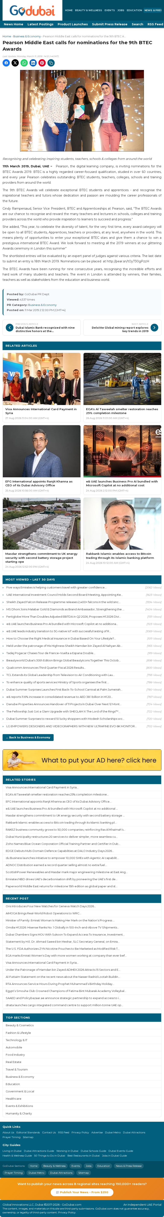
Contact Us (49, 1132)
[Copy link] (51, 63)
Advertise (97, 1132)
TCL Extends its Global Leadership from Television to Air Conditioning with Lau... (60, 675)
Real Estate (13, 1062)
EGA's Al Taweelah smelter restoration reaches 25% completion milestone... (57, 794)
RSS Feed (63, 1132)
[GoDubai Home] (32, 10)
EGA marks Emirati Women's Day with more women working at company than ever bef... (66, 955)
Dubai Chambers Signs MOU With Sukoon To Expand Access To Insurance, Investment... (65, 934)
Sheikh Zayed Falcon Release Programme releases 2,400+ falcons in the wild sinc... (63, 602)
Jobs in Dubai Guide (114, 1155)
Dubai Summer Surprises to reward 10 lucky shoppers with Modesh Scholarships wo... (65, 718)
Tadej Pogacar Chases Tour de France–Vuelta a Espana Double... (50, 653)
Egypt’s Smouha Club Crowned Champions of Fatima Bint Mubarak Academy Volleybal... (66, 991)
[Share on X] (15, 63)
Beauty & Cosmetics (20, 1025)
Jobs (120, 10)
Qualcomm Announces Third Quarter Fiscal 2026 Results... (46, 667)
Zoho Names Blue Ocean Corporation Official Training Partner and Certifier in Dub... (63, 843)
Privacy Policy (80, 1132)
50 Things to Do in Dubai (49, 1155)
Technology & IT (16, 1040)
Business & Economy (27, 36)
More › (153, 779)
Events (110, 10)
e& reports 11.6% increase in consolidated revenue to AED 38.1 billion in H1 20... (59, 696)
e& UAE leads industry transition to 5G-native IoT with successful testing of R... (58, 631)
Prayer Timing (11, 1137)
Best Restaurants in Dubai (83, 1155)
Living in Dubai (12, 1150)
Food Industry (15, 1054)
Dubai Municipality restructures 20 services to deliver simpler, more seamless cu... (62, 836)
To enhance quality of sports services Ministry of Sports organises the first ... (57, 682)
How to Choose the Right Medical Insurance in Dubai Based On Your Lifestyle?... (61, 638)
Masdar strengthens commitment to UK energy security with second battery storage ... (65, 815)
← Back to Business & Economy (28, 737)
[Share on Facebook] (6, 63)
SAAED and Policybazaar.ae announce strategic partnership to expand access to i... (63, 998)
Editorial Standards (28, 1132)
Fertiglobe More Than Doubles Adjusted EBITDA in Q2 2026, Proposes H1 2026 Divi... (63, 616)
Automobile (14, 1047)
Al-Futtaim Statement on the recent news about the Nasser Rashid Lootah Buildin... (63, 976)
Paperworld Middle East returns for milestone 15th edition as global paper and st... (61, 886)
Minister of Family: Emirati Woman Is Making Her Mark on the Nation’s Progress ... (60, 920)
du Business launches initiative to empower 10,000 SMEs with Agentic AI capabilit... (62, 858)
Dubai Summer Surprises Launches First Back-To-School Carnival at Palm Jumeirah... (64, 689)
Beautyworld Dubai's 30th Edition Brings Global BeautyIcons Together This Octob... (63, 660)
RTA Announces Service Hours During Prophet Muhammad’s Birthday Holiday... (60, 984)
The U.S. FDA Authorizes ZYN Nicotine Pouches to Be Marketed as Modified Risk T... (63, 948)
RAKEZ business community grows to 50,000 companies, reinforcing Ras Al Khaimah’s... (65, 829)
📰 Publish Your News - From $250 (82, 1192)
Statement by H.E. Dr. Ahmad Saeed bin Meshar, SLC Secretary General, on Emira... (63, 941)
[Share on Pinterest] (42, 63)
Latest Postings (40, 24)
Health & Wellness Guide (17, 1155)
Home (69, 10)
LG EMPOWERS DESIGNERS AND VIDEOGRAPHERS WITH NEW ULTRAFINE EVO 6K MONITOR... (71, 726)
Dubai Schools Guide (93, 1150)
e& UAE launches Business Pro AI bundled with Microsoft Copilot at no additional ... (62, 808)
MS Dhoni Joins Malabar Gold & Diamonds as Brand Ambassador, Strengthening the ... (65, 609)
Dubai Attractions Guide (39, 1150)
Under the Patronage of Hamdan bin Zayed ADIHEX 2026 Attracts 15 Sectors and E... (63, 969)
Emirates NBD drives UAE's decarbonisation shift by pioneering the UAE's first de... (61, 879)
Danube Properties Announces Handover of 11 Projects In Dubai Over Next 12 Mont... (64, 704)
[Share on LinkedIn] (33, 63)
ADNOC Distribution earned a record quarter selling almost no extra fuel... (56, 865)
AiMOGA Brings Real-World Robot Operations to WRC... (43, 913)
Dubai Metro (113, 1132)
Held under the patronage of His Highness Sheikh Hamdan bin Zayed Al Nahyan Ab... (64, 645)
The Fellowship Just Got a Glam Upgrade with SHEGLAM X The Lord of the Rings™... (63, 711)
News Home (13, 24)
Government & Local (20, 1091)
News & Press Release (129, 1165)
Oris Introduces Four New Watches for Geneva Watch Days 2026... (51, 906)
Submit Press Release (109, 24)
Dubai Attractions (134, 1132)
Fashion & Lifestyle (18, 1032)
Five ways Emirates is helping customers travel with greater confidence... (56, 587)
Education (134, 10)
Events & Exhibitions (19, 1106)
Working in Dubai (67, 1150)
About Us (8, 1132)
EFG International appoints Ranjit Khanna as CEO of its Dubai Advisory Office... (58, 801)
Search (137, 24)
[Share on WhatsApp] (24, 63)
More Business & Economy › (137, 345)
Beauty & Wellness (88, 10)
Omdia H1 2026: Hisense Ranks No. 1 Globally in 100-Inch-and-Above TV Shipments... (62, 927)
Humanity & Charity (19, 1113)
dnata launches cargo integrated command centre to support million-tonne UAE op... (64, 1005)
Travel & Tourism (17, 1069)
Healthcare (13, 1098)
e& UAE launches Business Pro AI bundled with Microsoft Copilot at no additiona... (62, 624)
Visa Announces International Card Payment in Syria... (42, 787)
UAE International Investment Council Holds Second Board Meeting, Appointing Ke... (64, 594)
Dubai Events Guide (120, 1150)
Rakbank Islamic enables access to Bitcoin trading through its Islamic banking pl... (61, 822)
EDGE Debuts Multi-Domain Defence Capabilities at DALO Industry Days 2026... (60, 851)
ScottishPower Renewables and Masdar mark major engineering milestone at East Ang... (66, 872)
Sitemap (28, 1137)
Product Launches (73, 24)
